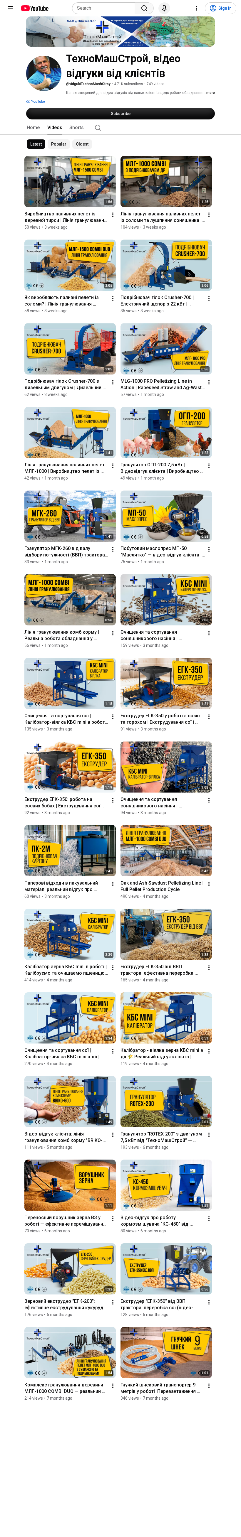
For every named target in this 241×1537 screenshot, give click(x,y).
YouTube (37, 101)
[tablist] (120, 128)
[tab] (33, 128)
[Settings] (196, 8)
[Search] (144, 8)
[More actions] (113, 215)
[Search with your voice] (164, 8)
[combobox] (105, 8)
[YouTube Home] (34, 8)
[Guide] (10, 8)
